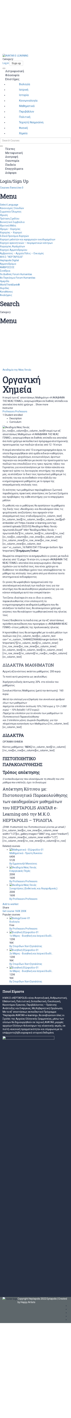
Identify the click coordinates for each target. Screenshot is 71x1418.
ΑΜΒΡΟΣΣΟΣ (7, 267)
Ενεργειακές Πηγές (20, 871)
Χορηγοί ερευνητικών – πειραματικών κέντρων (26, 243)
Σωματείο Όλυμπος (11, 211)
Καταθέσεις (6, 291)
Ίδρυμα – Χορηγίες (10, 229)
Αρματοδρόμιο (8, 263)
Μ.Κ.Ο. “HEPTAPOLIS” (11, 256)
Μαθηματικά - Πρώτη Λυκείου (25, 853)
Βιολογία (14, 921)
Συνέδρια (5, 270)
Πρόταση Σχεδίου (9, 218)
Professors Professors (15, 411)
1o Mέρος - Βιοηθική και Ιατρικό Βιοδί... (31, 935)
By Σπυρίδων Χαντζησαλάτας (25, 946)
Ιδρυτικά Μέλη (8, 225)
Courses (5, 187)
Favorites (16, 187)
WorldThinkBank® (10, 284)
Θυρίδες (4, 288)
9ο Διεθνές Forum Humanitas (16, 274)
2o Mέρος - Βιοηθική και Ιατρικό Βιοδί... (31, 953)
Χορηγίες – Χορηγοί (11, 232)
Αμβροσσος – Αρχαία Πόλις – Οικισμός (22, 253)
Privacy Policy (7, 1369)
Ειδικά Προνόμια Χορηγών (14, 236)
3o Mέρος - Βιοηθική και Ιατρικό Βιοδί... (31, 971)
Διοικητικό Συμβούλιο (12, 222)
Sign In (26, 1412)
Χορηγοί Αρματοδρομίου (13, 250)
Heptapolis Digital (9, 260)
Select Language (9, 204)
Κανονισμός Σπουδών (12, 208)
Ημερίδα (4, 281)
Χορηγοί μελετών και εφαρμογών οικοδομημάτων (27, 239)
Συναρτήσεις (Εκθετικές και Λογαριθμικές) (33, 888)
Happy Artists (28, 1302)
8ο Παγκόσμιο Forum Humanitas (17, 277)
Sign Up (18, 1412)
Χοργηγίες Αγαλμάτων (12, 246)
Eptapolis (52, 1298)
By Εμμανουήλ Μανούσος (23, 863)
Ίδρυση (4, 215)
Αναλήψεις (6, 295)
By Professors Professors (23, 881)
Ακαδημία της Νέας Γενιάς (17, 369)
